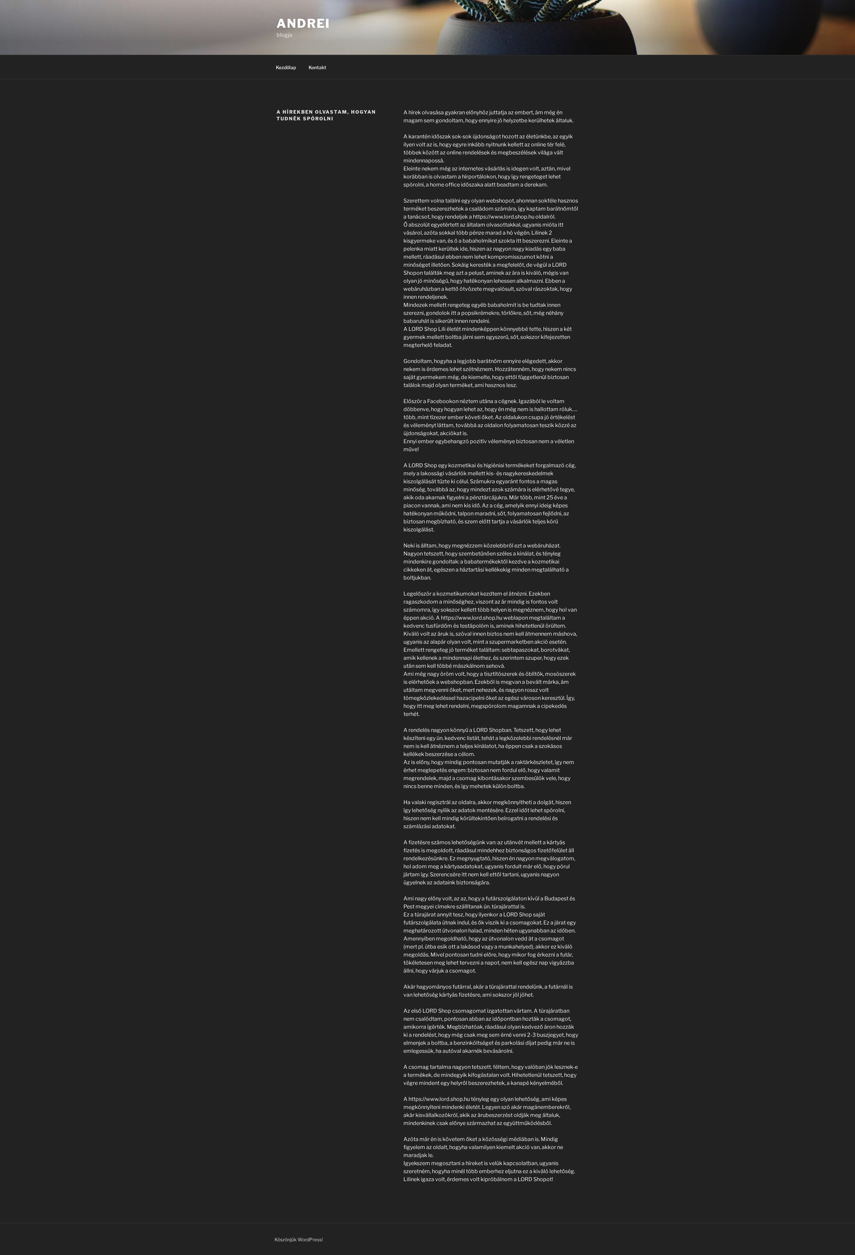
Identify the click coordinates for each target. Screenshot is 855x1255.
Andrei (303, 23)
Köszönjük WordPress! (299, 1239)
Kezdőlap (286, 67)
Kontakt (317, 67)
